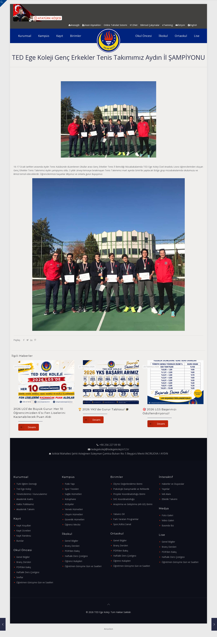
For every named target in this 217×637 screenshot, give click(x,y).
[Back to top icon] (108, 604)
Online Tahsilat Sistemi (115, 25)
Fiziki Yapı (70, 483)
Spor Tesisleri (72, 488)
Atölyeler (69, 504)
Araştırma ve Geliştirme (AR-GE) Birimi (132, 504)
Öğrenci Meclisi (72, 524)
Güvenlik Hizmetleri (74, 519)
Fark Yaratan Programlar (126, 519)
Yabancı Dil (119, 514)
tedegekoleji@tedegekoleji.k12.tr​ (110, 449)
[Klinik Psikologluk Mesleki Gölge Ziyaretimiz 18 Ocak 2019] (214, 624)
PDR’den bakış (23, 567)
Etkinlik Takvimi (169, 499)
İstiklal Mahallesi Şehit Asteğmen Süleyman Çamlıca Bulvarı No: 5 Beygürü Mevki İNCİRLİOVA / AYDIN (110, 453)
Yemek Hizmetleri (74, 509)
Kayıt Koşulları (23, 525)
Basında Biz (168, 525)
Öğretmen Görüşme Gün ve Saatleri (34, 582)
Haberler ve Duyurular (173, 483)
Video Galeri (168, 520)
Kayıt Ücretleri (23, 530)
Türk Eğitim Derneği (26, 483)
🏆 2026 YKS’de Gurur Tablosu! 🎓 (103, 409)
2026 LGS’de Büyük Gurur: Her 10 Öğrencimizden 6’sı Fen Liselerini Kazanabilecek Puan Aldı (39, 412)
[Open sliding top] (3, 3)
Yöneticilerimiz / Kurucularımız (31, 494)
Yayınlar (166, 488)
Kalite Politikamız (25, 504)
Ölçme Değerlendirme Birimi (127, 483)
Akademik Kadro (24, 499)
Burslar (20, 540)
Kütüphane (70, 499)
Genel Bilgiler (23, 556)
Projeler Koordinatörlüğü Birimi (129, 494)
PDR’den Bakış (72, 550)
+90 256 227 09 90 (110, 445)
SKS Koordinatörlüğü (124, 499)
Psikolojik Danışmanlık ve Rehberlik (131, 488)
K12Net (134, 25)
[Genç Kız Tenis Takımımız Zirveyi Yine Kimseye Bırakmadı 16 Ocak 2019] (3, 624)
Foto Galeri (167, 515)
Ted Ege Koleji (23, 488)
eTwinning (167, 25)
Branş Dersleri (23, 562)
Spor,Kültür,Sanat (122, 524)
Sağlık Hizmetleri (73, 494)
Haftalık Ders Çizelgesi (27, 572)
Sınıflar (19, 577)
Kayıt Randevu (23, 535)
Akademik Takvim (25, 509)
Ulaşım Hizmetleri (74, 514)
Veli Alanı (166, 494)
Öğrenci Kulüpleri (73, 561)
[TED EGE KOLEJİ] (108, 40)
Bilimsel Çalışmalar (149, 25)
